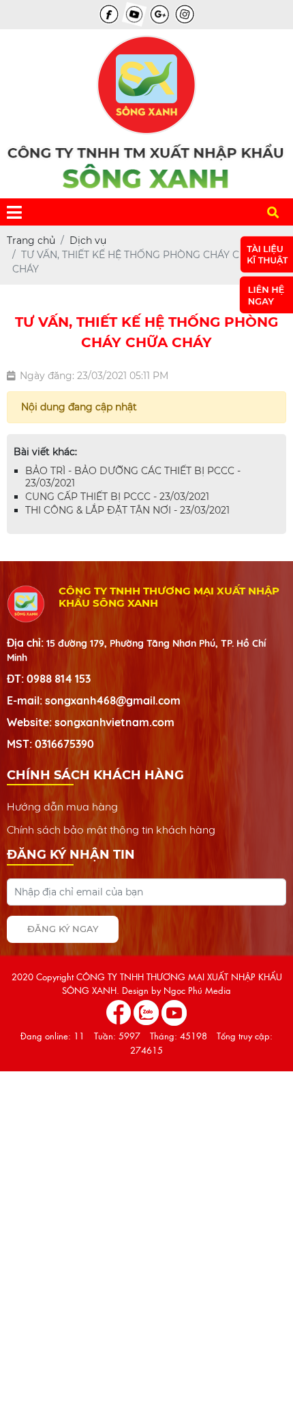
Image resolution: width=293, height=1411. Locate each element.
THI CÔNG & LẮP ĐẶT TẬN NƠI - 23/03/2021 (127, 510)
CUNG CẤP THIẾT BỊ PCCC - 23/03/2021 (117, 496)
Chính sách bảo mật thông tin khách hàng (111, 829)
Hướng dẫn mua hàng (62, 806)
